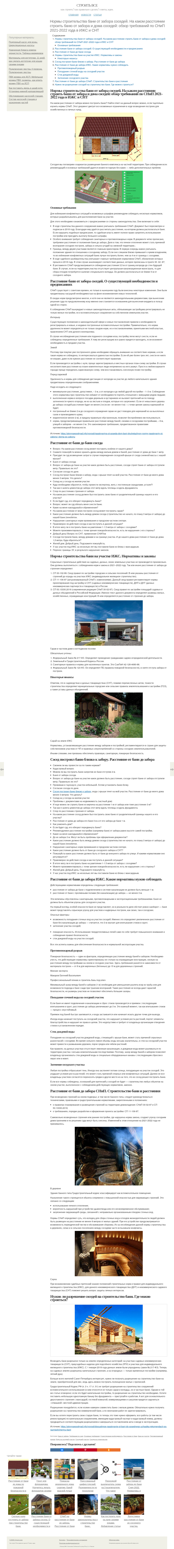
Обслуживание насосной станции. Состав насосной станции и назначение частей (26, 99)
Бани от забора (63, 1436)
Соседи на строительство (98, 1439)
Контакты (62, 1540)
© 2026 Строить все (16, 1540)
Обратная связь (114, 1540)
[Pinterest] (85, 1450)
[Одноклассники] (108, 1450)
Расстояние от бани (130, 1436)
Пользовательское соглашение (77, 1540)
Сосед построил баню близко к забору (72, 791)
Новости (86, 14)
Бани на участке (143, 1436)
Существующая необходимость (111, 1436)
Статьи (98, 14)
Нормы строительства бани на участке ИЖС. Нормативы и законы (88, 55)
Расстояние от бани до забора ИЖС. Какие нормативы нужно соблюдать (91, 64)
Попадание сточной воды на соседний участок (81, 71)
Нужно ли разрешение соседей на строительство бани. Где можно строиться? (94, 84)
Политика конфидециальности (69, 1543)
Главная (74, 14)
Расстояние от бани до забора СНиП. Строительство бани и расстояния (91, 81)
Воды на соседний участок (65, 1439)
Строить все (87, 5)
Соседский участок (82, 1439)
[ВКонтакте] (62, 1450)
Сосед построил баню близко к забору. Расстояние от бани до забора (90, 61)
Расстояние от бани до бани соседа (73, 51)
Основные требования (69, 45)
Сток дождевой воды (68, 74)
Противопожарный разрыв (71, 68)
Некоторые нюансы (67, 58)
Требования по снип (76, 1436)
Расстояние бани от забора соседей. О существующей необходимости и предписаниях (99, 48)
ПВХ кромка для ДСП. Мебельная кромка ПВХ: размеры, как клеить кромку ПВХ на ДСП (26, 80)
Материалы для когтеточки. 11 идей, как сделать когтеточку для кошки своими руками (27, 61)
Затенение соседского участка (73, 77)
